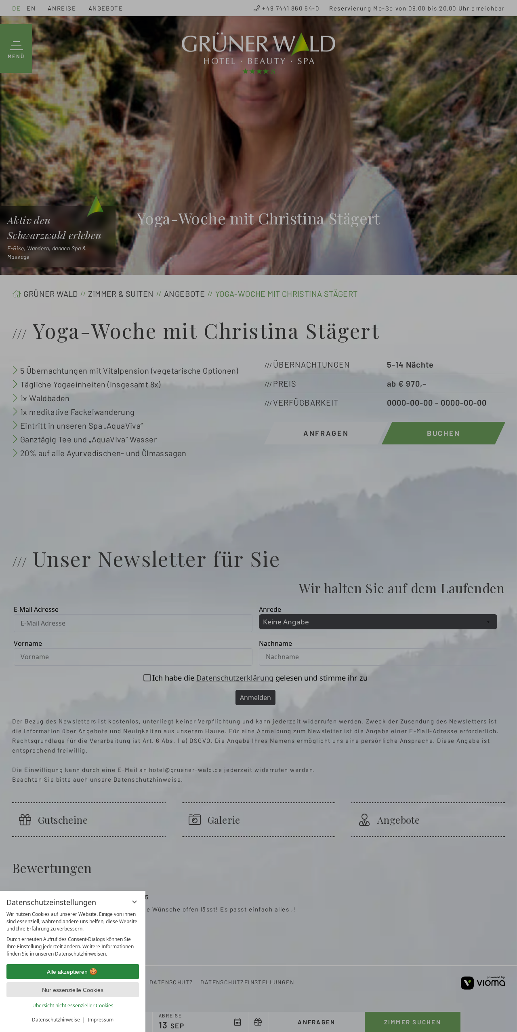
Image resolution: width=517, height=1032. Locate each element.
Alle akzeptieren (67, 972)
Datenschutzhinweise (56, 1019)
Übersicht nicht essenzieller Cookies (72, 1005)
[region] (72, 934)
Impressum (100, 1019)
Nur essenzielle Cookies (72, 990)
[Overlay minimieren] (134, 902)
